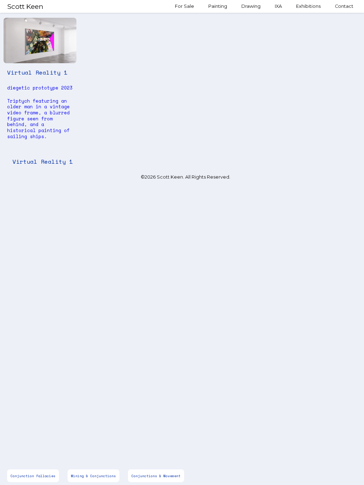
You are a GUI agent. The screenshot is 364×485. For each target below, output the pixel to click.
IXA (278, 6)
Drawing (251, 6)
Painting (217, 6)
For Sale (184, 6)
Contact (344, 6)
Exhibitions (308, 6)
